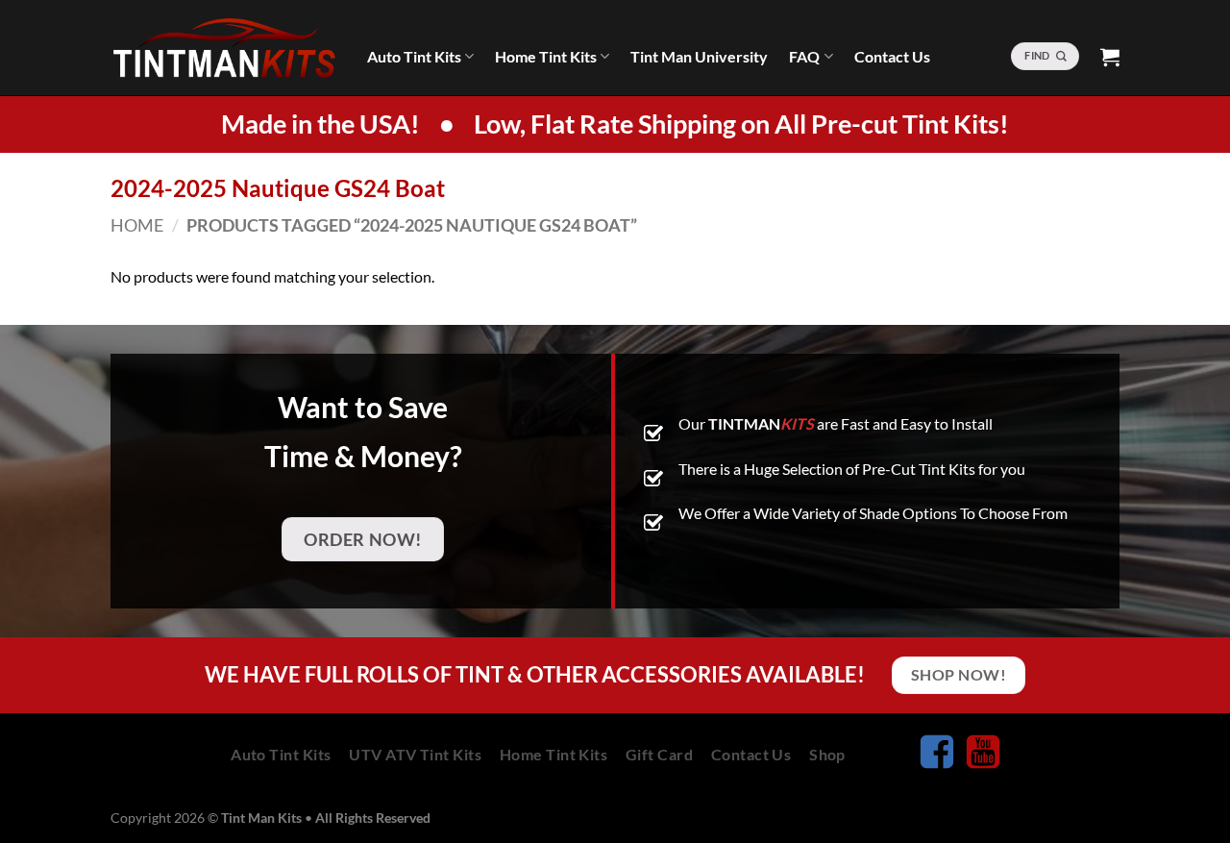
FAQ (804, 56)
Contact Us (892, 56)
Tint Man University (699, 56)
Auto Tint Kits (414, 56)
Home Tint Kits (546, 56)
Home (137, 225)
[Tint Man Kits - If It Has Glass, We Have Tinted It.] (224, 48)
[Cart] (1109, 57)
